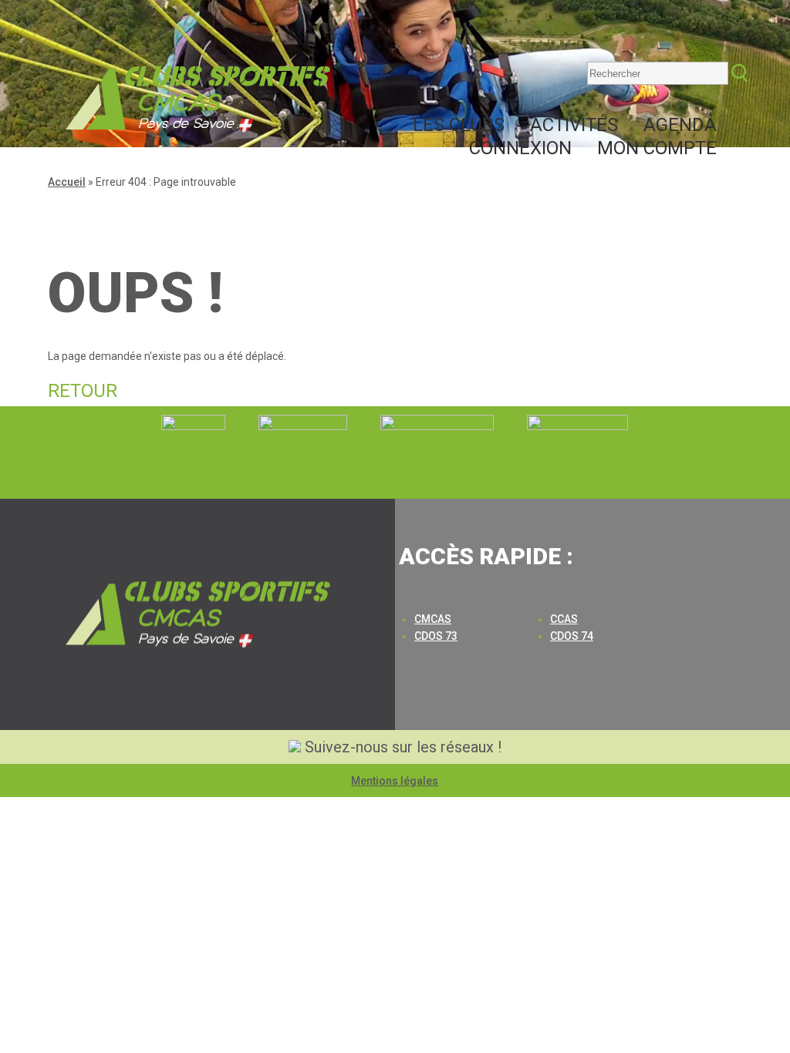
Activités (574, 125)
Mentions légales (394, 781)
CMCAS (432, 619)
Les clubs (459, 125)
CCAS (564, 619)
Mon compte (657, 148)
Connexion (520, 148)
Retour (82, 391)
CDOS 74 (571, 636)
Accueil (67, 182)
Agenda (680, 125)
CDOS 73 (435, 636)
